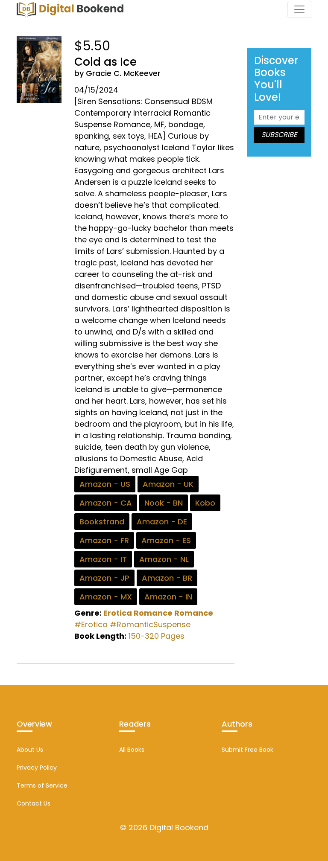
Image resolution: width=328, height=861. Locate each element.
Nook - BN (163, 502)
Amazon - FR (104, 540)
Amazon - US (104, 484)
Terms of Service (42, 785)
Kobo (205, 502)
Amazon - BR (167, 578)
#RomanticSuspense (150, 624)
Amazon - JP (104, 578)
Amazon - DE (162, 521)
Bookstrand (101, 521)
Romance (193, 613)
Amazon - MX (105, 596)
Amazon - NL (164, 559)
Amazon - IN (168, 596)
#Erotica (91, 624)
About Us (30, 749)
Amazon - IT (103, 559)
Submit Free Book (247, 749)
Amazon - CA (105, 502)
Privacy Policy (37, 767)
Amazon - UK (168, 484)
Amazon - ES (166, 540)
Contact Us (33, 803)
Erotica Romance (138, 613)
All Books (131, 749)
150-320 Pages (156, 636)
